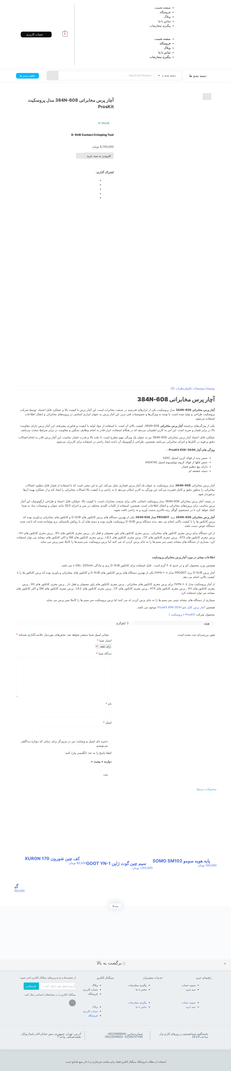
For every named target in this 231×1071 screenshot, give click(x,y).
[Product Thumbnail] (207, 96)
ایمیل (107, 722)
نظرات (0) (177, 388)
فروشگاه (165, 12)
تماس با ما (164, 21)
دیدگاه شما (104, 653)
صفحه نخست (162, 7)
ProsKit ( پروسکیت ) (182, 614)
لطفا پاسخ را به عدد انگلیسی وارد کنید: (88, 753)
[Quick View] (213, 869)
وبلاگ (167, 16)
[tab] (209, 388)
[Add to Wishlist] (80, 156)
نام (109, 703)
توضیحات (209, 388)
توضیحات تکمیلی (194, 388)
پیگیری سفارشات (160, 25)
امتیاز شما (104, 640)
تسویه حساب (189, 985)
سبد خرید (191, 989)
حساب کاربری (90, 989)
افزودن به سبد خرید (99, 156)
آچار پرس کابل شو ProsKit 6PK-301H (181, 607)
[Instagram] (72, 1002)
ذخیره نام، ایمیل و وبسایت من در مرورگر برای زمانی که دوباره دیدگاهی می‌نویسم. (64, 743)
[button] (132, 34)
